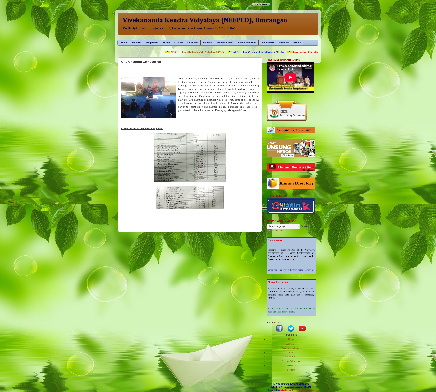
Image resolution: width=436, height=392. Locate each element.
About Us (136, 42)
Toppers (291, 370)
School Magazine (247, 42)
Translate (277, 230)
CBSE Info (192, 42)
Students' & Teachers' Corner (218, 42)
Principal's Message (291, 361)
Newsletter (291, 365)
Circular (178, 42)
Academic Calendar (291, 348)
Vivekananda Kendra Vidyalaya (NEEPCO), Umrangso (205, 20)
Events (166, 42)
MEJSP (297, 42)
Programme (152, 42)
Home (124, 42)
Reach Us (284, 42)
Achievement (267, 42)
